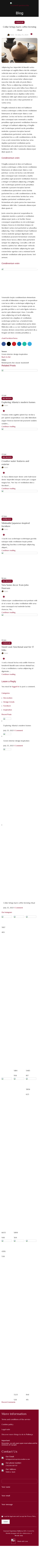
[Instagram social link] (5, 1476)
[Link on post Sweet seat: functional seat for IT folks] (19, 773)
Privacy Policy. (31, 1516)
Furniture (7, 643)
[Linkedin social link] (8, 1476)
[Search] (36, 5)
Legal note (6, 1429)
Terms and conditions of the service (16, 1419)
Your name (6, 1487)
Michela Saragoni (11, 1533)
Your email (6, 1496)
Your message (7, 1504)
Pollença (29, 1434)
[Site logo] (19, 4)
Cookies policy (7, 1424)
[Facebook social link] (3, 1476)
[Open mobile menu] (2, 5)
